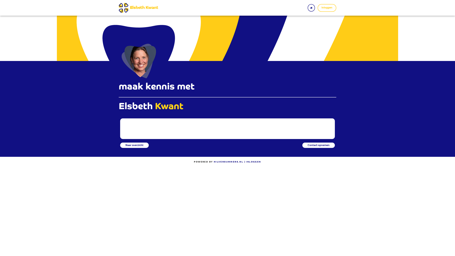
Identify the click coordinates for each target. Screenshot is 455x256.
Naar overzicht (134, 145)
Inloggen (327, 8)
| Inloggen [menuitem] (252, 162)
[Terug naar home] (311, 8)
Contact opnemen (319, 145)
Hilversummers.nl (228, 162)
